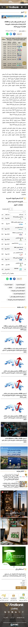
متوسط (23, 582)
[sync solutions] (14, 625)
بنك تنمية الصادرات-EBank (18, 232)
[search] (2, 7)
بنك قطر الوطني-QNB (18, 247)
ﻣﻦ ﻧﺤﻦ (12, 617)
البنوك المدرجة (8, 284)
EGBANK (16, 268)
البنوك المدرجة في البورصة (18, 290)
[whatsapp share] (7, 34)
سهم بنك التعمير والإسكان (17, 296)
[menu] (22, 7)
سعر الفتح (7, 214)
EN (26, 7)
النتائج (18, 587)
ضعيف (23, 585)
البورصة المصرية (20, 284)
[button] (25, 597)
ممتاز (23, 580)
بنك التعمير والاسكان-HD (18, 216)
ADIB (10, 287)
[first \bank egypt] (14, 604)
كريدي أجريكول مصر (19, 227)
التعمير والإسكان (20, 287)
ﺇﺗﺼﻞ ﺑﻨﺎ (6, 617)
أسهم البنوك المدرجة (19, 293)
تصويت (23, 587)
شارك (18, 34)
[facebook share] (14, 34)
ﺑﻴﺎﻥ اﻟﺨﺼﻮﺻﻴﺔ (20, 617)
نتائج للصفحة (5, 209)
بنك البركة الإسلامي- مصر (18, 252)
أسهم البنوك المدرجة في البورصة (16, 299)
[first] (12, 7)
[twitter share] (11, 34)
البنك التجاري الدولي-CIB (18, 257)
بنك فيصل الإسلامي (19, 238)
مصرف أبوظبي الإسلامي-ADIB (17, 222)
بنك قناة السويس (15, 243)
